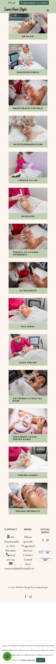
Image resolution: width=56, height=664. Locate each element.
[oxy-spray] (28, 299)
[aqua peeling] (28, 335)
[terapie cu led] (28, 153)
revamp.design (41, 587)
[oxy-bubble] (28, 371)
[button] (7, 656)
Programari (28, 546)
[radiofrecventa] (28, 45)
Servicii (27, 550)
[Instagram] (47, 540)
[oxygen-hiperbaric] (28, 225)
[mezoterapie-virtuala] (28, 81)
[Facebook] (43, 540)
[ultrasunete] (28, 263)
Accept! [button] (40, 660)
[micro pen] (28, 189)
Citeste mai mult (28, 660)
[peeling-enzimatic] (28, 484)
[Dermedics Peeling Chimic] (28, 448)
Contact (28, 555)
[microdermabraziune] (28, 117)
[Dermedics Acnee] (28, 410)
